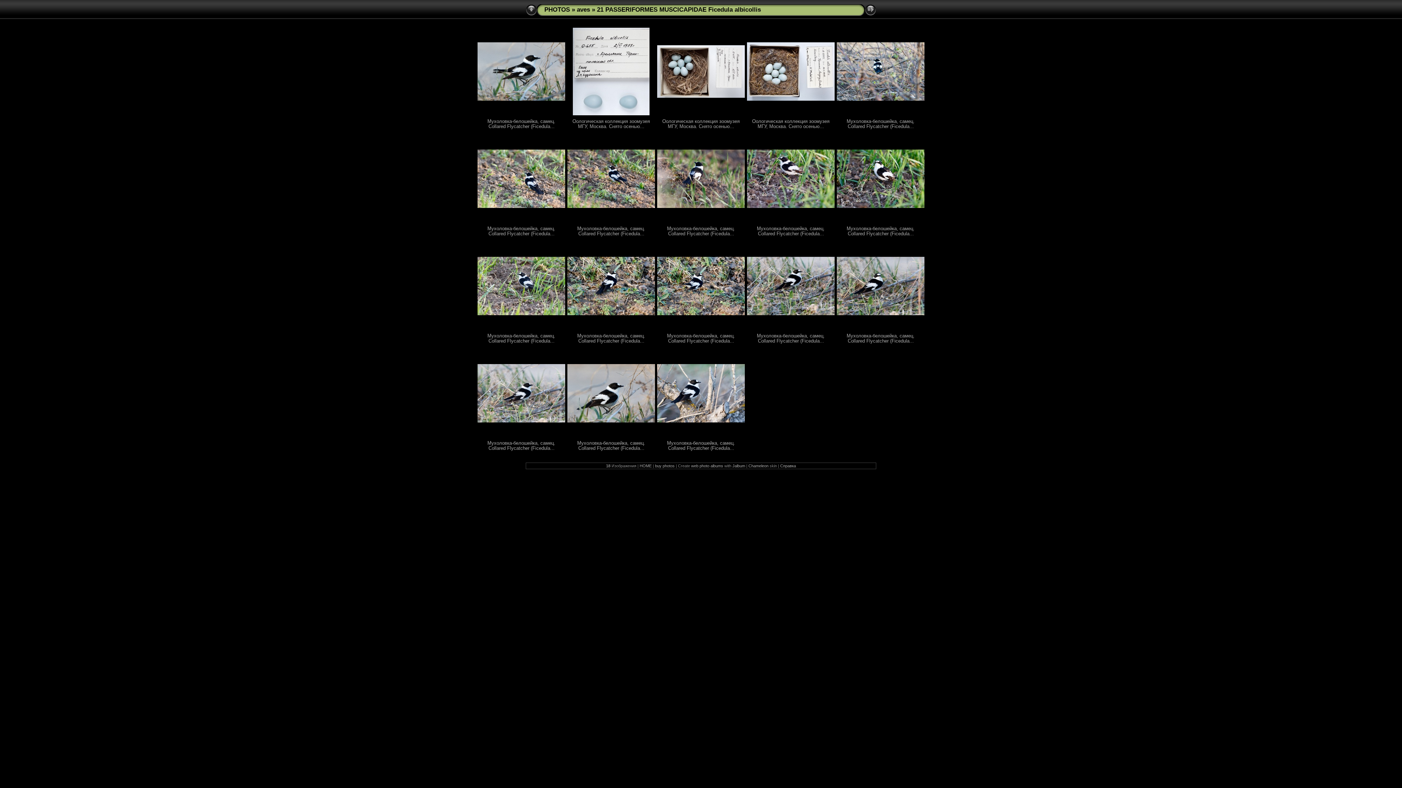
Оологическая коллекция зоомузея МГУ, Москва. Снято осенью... (611, 124)
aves (583, 9)
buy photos (665, 466)
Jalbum (738, 466)
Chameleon (758, 466)
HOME (646, 466)
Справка (788, 466)
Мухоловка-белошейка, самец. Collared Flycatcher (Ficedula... (521, 124)
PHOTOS (557, 9)
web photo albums (707, 466)
